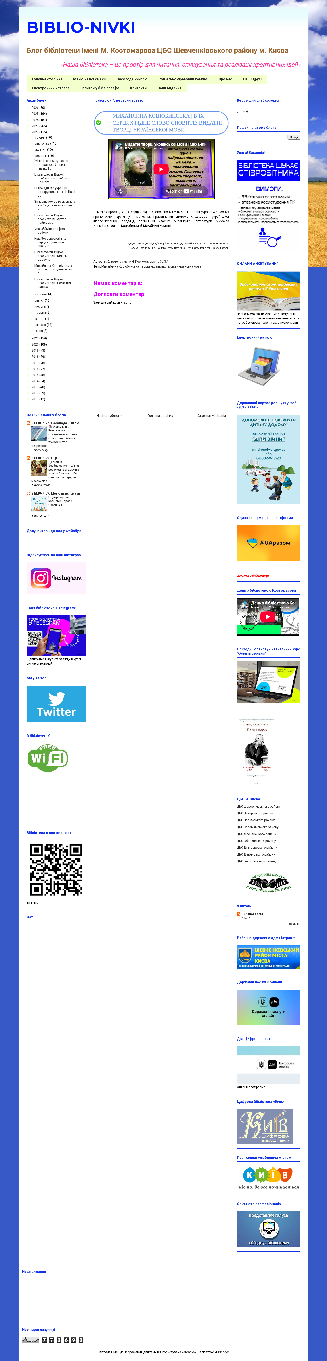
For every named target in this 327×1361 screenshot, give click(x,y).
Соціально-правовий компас (183, 79)
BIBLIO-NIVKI (81, 27)
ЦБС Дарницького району (256, 854)
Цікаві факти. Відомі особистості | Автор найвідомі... (50, 219)
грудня (40, 137)
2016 (35, 369)
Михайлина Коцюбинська (120, 266)
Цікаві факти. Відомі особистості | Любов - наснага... (51, 178)
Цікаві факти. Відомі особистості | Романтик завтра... (53, 283)
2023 (35, 126)
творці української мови (158, 266)
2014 (35, 381)
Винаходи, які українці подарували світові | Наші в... (54, 191)
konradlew (189, 1352)
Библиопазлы (252, 914)
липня (40, 300)
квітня (40, 319)
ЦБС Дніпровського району (257, 847)
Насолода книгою (132, 79)
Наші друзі (252, 79)
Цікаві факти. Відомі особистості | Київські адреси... (51, 256)
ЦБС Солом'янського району (258, 827)
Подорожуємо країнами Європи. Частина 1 (60, 501)
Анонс (246, 918)
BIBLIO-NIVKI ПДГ (44, 458)
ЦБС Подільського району (256, 820)
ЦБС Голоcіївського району (256, 861)
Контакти (138, 88)
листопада (43, 143)
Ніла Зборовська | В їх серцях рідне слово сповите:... (50, 242)
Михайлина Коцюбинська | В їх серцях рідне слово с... (53, 269)
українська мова (189, 266)
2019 (35, 350)
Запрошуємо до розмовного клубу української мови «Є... (55, 205)
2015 (35, 375)
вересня (41, 155)
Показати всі (294, 922)
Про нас (225, 79)
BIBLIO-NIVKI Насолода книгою (55, 423)
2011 (35, 399)
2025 (35, 114)
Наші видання (169, 88)
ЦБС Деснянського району (256, 834)
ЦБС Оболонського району (256, 841)
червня (41, 306)
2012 (35, 393)
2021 (35, 338)
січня (39, 331)
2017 (35, 363)
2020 (35, 344)
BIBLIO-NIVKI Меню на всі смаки (55, 493)
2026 (35, 108)
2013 (35, 387)
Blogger (223, 1352)
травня (40, 312)
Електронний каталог (50, 88)
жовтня (41, 149)
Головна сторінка (47, 79)
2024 (35, 120)
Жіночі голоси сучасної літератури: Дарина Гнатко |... (51, 164)
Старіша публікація (212, 415)
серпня (40, 294)
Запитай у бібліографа (99, 88)
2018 (35, 356)
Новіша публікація (110, 415)
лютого (41, 325)
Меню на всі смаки (89, 79)
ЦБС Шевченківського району (259, 806)
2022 (35, 132)
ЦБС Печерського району (255, 813)
